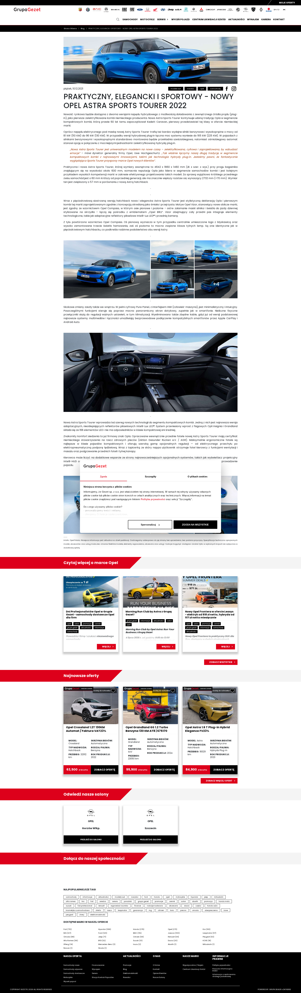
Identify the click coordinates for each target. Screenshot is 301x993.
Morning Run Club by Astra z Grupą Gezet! (149, 613)
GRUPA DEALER (275, 989)
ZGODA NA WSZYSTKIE (195, 524)
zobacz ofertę (104, 770)
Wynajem (253, 19)
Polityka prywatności (153, 499)
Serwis (161, 19)
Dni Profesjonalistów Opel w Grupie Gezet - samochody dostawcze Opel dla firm (90, 614)
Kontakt (279, 19)
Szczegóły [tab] (150, 476)
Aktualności (236, 19)
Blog (83, 28)
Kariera (266, 19)
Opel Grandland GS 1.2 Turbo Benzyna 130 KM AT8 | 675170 (147, 729)
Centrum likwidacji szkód (209, 19)
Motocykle (147, 19)
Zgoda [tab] (103, 476)
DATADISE (287, 989)
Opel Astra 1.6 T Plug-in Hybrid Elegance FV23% (207, 729)
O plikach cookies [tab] (197, 476)
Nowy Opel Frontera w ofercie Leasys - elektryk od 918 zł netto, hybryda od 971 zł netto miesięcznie (209, 614)
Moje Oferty (287, 2)
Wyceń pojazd (180, 19)
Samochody (130, 19)
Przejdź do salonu (91, 839)
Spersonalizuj (148, 524)
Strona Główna (70, 28)
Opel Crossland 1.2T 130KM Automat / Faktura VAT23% (86, 729)
